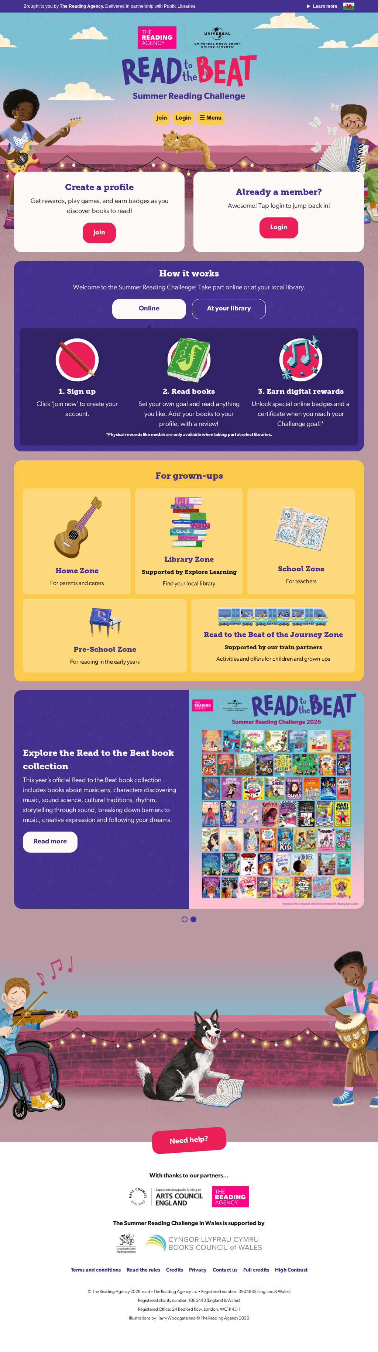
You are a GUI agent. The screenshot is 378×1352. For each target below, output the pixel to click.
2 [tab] (193, 875)
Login (183, 118)
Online (149, 309)
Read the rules (143, 1226)
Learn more (325, 6)
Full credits (256, 1226)
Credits (174, 1226)
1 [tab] (185, 875)
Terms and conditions (96, 1226)
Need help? (189, 1096)
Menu (213, 118)
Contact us (225, 1226)
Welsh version (348, 6)
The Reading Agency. (82, 6)
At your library (229, 309)
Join (162, 118)
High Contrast (291, 1226)
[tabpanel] (189, 777)
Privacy (198, 1226)
